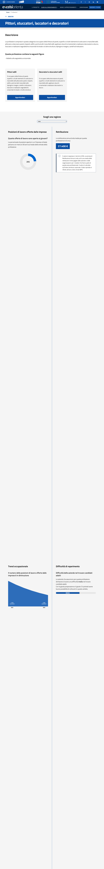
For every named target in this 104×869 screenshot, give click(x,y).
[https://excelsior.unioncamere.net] (21, 2)
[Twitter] (85, 2)
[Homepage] (12, 7)
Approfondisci (20, 97)
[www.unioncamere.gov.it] (9, 2)
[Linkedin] (93, 2)
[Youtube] (97, 2)
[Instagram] (89, 2)
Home (7, 12)
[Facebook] (81, 2)
